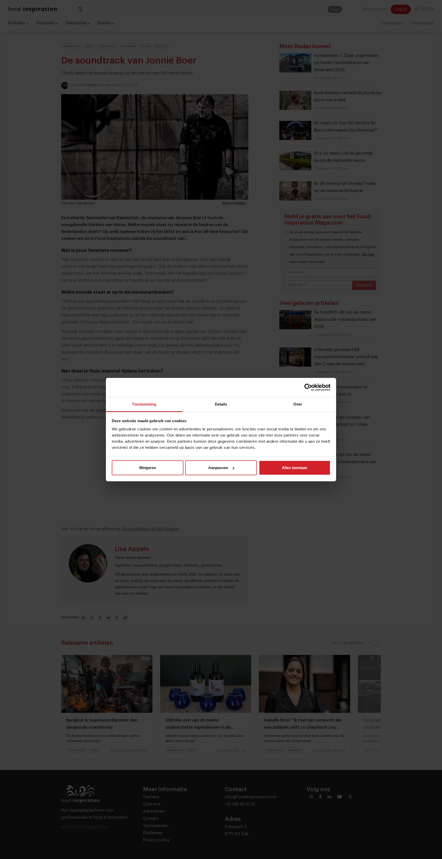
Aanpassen (218, 467)
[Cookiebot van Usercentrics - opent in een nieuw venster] (308, 387)
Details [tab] (221, 404)
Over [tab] (297, 404)
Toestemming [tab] (144, 404)
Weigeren (147, 467)
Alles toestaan (294, 467)
